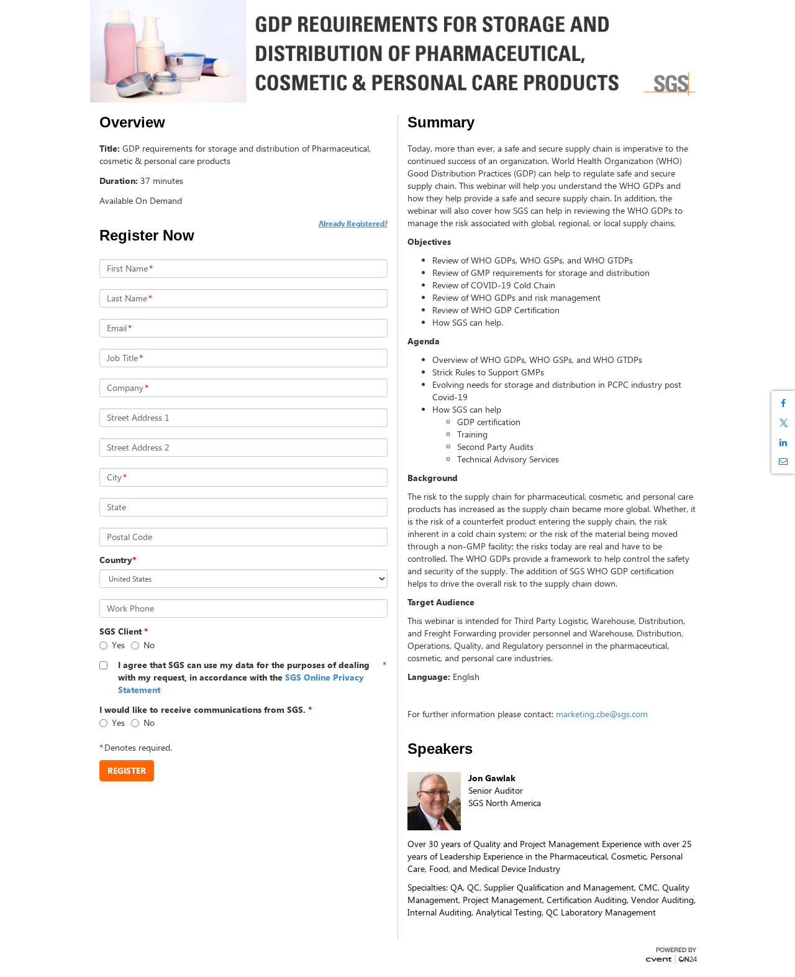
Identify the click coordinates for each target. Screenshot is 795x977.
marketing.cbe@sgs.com (602, 714)
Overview (132, 122)
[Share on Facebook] (783, 403)
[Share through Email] (783, 461)
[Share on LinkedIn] (783, 442)
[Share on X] (783, 423)
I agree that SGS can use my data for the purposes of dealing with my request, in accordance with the (244, 677)
